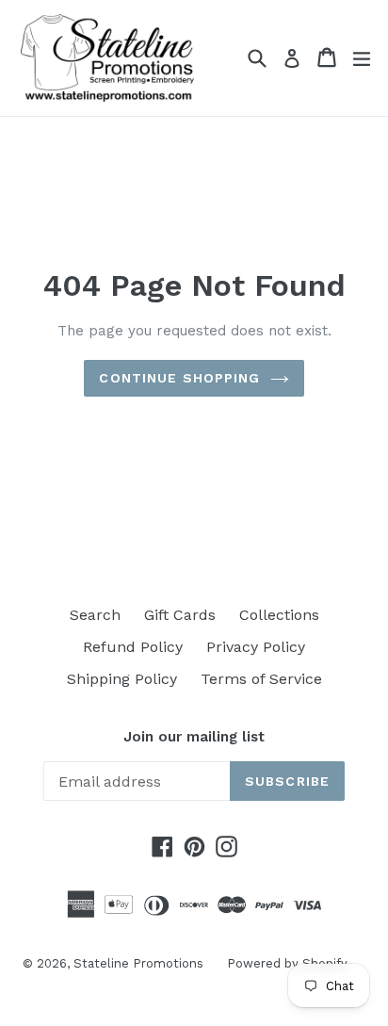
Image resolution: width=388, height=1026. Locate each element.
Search (95, 615)
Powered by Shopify (287, 963)
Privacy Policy (255, 647)
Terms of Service (261, 679)
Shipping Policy (122, 679)
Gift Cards (180, 615)
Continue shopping (179, 377)
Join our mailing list (194, 736)
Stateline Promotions (138, 963)
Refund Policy (133, 647)
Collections (279, 615)
